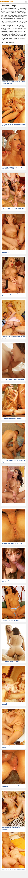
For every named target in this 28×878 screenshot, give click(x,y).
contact (14, 875)
